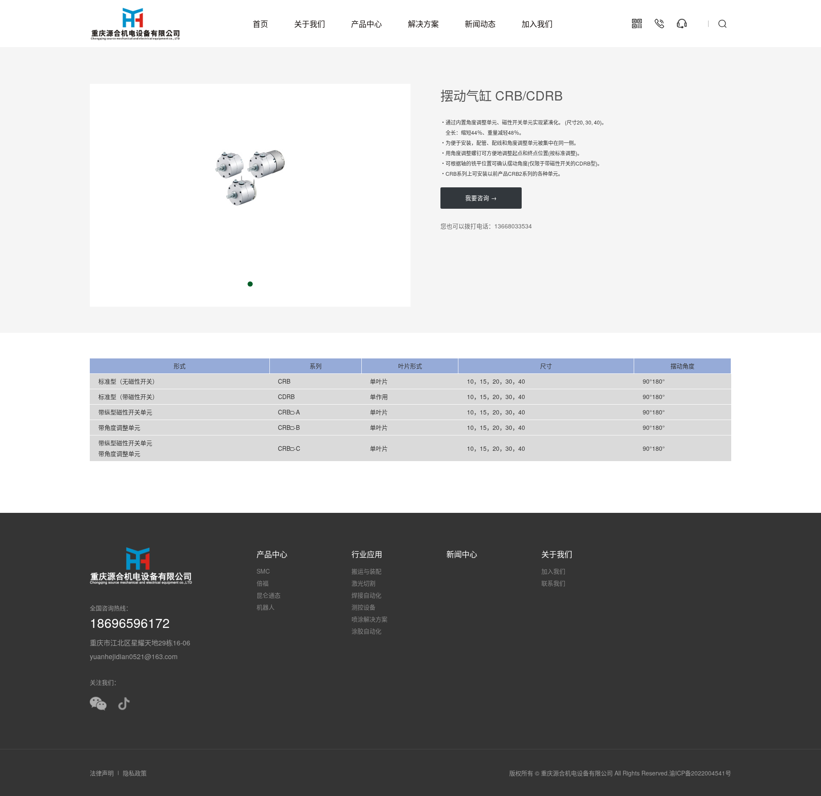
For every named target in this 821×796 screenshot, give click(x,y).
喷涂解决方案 (369, 619)
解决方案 (423, 23)
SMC (263, 571)
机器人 (266, 607)
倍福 (263, 583)
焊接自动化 (366, 595)
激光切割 (363, 583)
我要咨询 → (481, 198)
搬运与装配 (366, 571)
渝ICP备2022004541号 (700, 773)
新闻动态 (480, 23)
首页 (260, 23)
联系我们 (553, 583)
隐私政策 (135, 773)
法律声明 (102, 773)
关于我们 (309, 23)
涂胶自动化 (366, 631)
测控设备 (363, 607)
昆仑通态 (269, 595)
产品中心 (366, 23)
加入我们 (537, 23)
